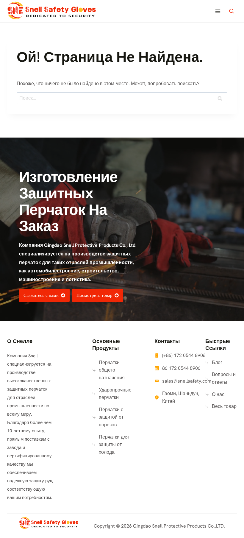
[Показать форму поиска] (231, 11)
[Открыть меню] (217, 11)
